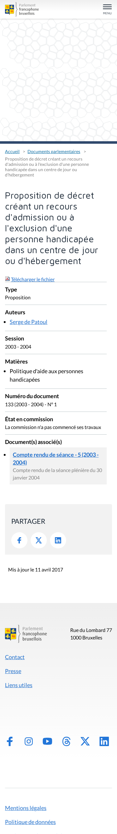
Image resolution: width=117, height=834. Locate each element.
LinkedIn (58, 540)
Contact (15, 656)
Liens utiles (18, 685)
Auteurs (15, 313)
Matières (16, 362)
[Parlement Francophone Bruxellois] (22, 9)
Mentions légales (25, 807)
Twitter (39, 540)
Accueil (12, 151)
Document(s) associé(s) (33, 442)
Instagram (28, 741)
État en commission (29, 419)
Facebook (19, 540)
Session (14, 339)
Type (11, 290)
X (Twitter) (85, 741)
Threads (66, 741)
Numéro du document (32, 396)
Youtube (47, 741)
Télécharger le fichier (33, 279)
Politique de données (30, 821)
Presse (13, 671)
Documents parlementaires (53, 151)
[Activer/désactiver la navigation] (107, 9)
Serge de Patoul (28, 321)
